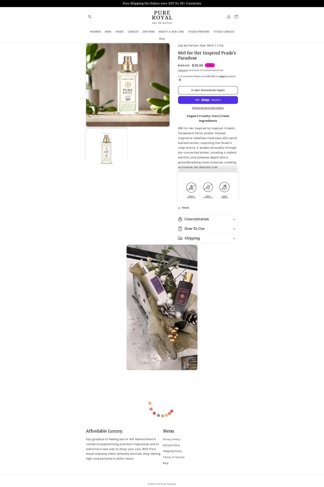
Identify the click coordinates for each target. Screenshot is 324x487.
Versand (183, 70)
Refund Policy (171, 445)
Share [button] (185, 207)
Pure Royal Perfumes (166, 484)
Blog (165, 463)
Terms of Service (174, 457)
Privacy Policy (171, 439)
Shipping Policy (172, 451)
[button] (89, 16)
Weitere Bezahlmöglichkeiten (208, 108)
